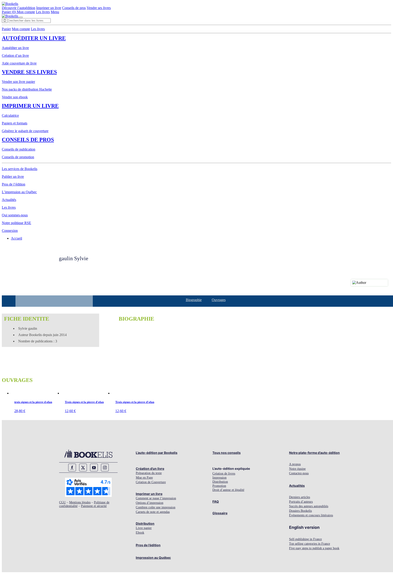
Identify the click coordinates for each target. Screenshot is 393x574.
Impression (219, 477)
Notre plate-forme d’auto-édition (314, 453)
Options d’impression (149, 503)
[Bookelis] (10, 4)
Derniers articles (299, 497)
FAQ (215, 501)
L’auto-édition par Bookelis (156, 453)
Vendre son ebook (15, 97)
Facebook (72, 467)
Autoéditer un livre (34, 38)
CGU (62, 502)
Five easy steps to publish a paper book (314, 548)
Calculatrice (10, 115)
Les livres (43, 12)
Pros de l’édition (13, 184)
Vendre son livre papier (18, 82)
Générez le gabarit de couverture (25, 131)
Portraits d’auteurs (301, 501)
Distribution (145, 523)
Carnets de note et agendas (153, 512)
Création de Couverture (151, 482)
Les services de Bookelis (19, 169)
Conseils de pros (74, 8)
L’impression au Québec (19, 192)
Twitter (83, 467)
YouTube (94, 467)
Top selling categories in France (309, 543)
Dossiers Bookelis (300, 510)
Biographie (194, 300)
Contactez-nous (299, 473)
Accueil (16, 238)
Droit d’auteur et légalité (228, 490)
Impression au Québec (153, 557)
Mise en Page (144, 477)
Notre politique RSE (16, 223)
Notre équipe (297, 468)
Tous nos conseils (226, 453)
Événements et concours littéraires (311, 515)
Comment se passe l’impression (156, 498)
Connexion (10, 231)
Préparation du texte (149, 473)
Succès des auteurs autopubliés (308, 506)
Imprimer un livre (48, 8)
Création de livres (223, 473)
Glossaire (219, 513)
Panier (6, 29)
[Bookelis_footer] (88, 454)
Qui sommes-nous (15, 215)
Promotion (219, 485)
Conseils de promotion (18, 157)
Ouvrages (219, 300)
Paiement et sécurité (94, 506)
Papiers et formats (14, 123)
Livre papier (144, 528)
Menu (55, 12)
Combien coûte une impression (155, 507)
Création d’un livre (15, 55)
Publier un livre (13, 176)
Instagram (105, 467)
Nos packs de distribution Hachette (27, 89)
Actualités (9, 200)
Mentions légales (80, 502)
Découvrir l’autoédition (18, 8)
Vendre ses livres (99, 8)
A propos (295, 464)
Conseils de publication (18, 149)
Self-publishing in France (305, 539)
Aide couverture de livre (19, 63)
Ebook (140, 532)
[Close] (21, 17)
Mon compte (26, 12)
